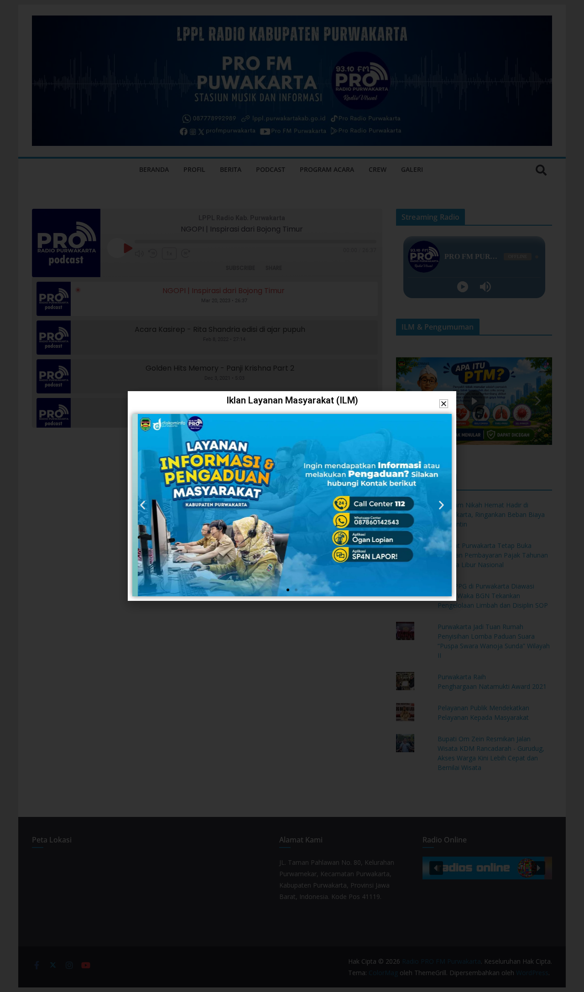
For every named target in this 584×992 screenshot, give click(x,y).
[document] (292, 496)
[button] (443, 403)
